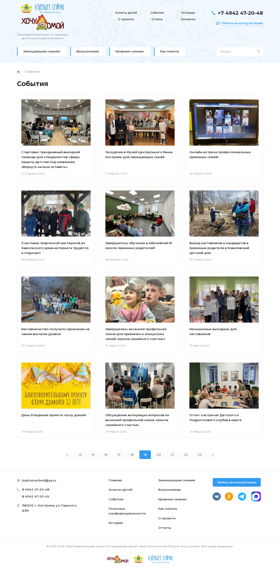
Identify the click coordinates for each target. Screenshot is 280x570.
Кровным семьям (172, 499)
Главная (115, 480)
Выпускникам (169, 490)
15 (92, 455)
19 (145, 455)
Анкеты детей (126, 13)
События (157, 13)
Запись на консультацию (236, 482)
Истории (188, 13)
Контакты (188, 19)
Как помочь (167, 509)
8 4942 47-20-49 (35, 496)
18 (132, 455)
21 (172, 455)
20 (159, 455)
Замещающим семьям (176, 480)
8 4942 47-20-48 (35, 489)
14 (80, 455)
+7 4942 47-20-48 (240, 13)
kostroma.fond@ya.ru (39, 480)
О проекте (126, 19)
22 (186, 455)
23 (200, 455)
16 (105, 455)
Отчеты (157, 19)
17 (119, 455)
